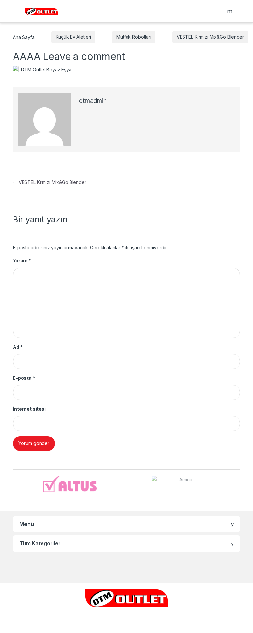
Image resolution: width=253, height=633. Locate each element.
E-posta (24, 378)
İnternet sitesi (29, 409)
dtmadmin (93, 101)
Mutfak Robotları (133, 37)
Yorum (22, 260)
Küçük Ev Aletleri (73, 37)
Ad (17, 347)
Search (230, 11)
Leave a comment (84, 56)
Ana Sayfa (24, 37)
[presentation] (238, 484)
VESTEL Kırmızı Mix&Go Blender (210, 37)
